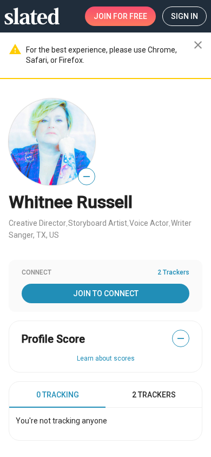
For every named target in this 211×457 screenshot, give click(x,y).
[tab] (57, 395)
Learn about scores (106, 358)
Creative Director (37, 223)
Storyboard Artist (97, 223)
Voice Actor (149, 223)
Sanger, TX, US (34, 235)
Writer (181, 223)
